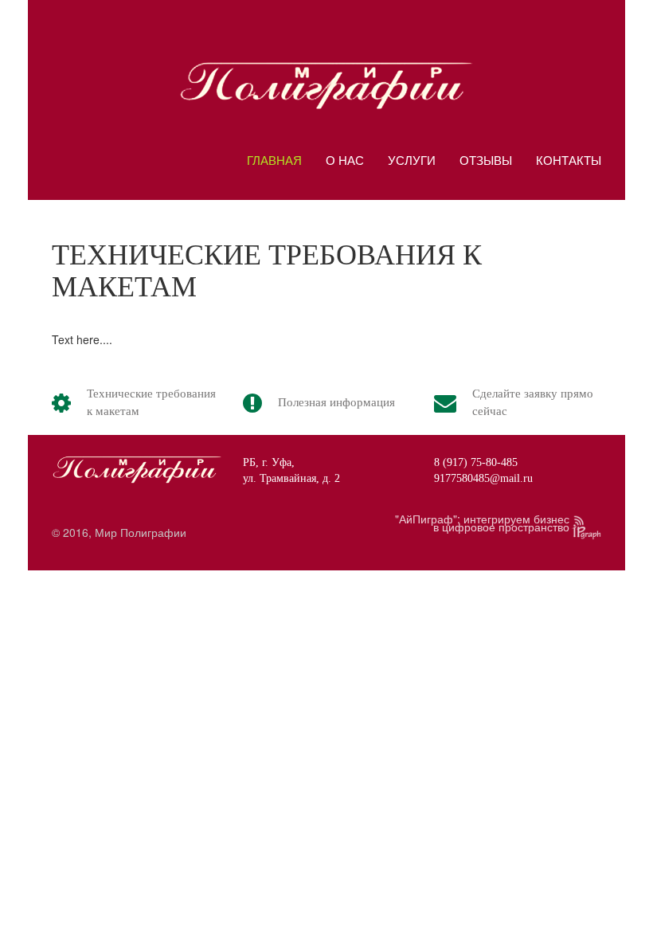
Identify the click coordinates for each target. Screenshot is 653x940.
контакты (568, 159)
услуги (412, 159)
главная (274, 159)
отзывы (485, 159)
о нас (345, 159)
